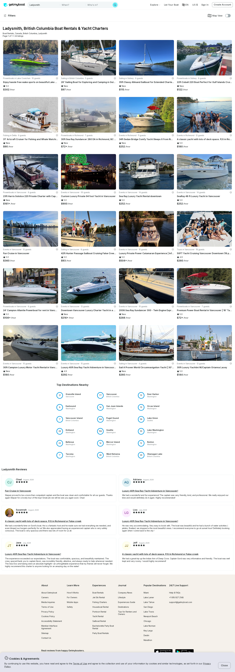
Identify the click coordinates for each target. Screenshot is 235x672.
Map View (217, 15)
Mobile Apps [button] (72, 602)
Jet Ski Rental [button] (98, 597)
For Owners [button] (72, 597)
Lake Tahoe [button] (149, 602)
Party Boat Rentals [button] (100, 633)
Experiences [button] (99, 585)
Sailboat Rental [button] (99, 621)
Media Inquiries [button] (48, 602)
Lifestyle (122, 597)
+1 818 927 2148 (176, 597)
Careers (45, 597)
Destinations (123, 607)
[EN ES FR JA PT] (185, 4)
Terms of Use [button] (80, 663)
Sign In (204, 4)
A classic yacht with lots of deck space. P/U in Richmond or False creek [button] (43, 521)
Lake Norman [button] (149, 626)
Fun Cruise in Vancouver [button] (18, 491)
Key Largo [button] (148, 630)
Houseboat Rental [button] (100, 607)
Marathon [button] (148, 640)
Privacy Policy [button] (47, 612)
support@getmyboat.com (180, 602)
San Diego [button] (148, 607)
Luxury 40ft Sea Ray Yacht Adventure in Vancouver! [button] (150, 491)
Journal (122, 585)
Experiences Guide (126, 602)
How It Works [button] (73, 593)
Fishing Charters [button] (99, 602)
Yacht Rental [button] (97, 616)
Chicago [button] (147, 621)
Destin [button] (146, 635)
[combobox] (44, 4)
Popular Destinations (155, 585)
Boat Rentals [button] (98, 593)
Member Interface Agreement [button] (49, 627)
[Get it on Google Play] (184, 652)
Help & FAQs (174, 593)
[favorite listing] (57, 78)
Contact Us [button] (46, 638)
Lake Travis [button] (149, 612)
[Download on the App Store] (163, 652)
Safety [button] (70, 607)
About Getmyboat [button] (49, 593)
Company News (125, 593)
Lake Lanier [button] (149, 597)
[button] (171, 4)
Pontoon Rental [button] (99, 612)
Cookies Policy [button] (48, 616)
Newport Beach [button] (151, 616)
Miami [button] (146, 593)
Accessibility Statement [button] (51, 621)
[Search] (115, 4)
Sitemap (45, 633)
